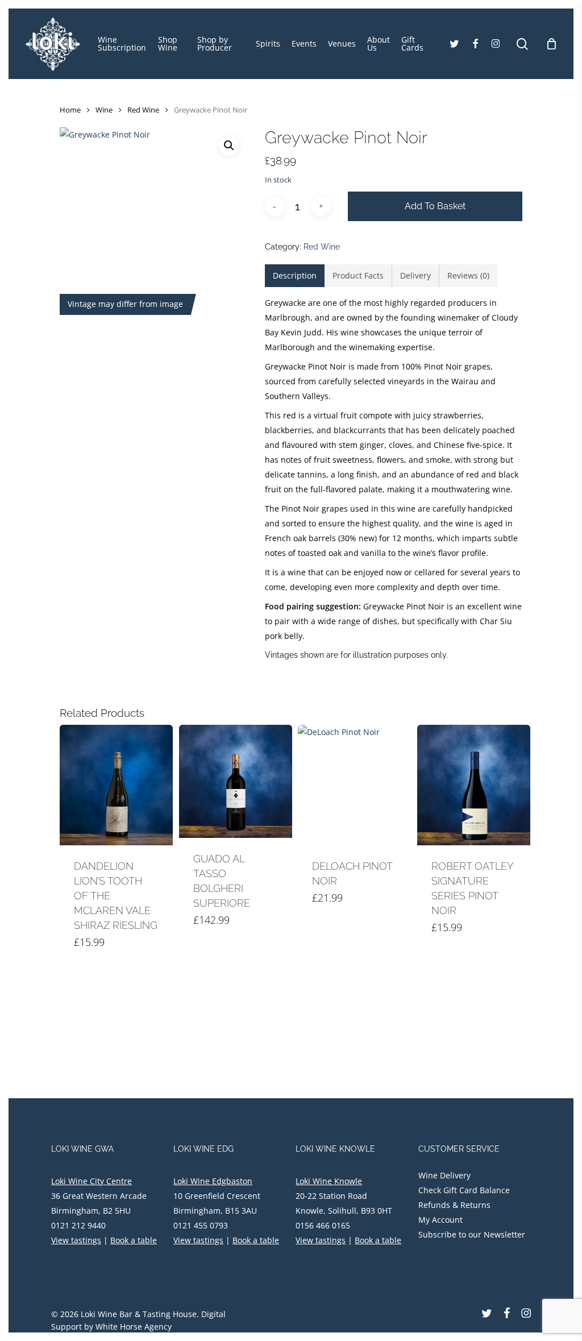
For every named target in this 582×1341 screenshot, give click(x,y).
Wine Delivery (444, 1175)
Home (70, 110)
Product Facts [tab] (358, 275)
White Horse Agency (133, 1326)
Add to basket (435, 206)
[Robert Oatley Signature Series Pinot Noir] (473, 785)
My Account (440, 1219)
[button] (229, 145)
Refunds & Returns (454, 1204)
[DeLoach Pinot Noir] (354, 785)
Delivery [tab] (415, 275)
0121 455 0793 (200, 1225)
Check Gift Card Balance (464, 1190)
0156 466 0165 (323, 1225)
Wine (104, 110)
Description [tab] (295, 275)
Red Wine (143, 110)
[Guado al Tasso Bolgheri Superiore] (235, 781)
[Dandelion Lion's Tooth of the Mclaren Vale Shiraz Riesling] (116, 785)
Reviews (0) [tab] (468, 275)
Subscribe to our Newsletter (471, 1234)
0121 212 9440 (78, 1225)
